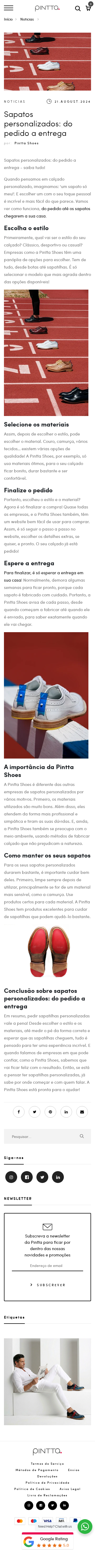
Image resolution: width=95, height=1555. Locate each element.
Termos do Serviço (47, 1463)
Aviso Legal (70, 1489)
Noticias (27, 19)
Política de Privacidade (48, 1482)
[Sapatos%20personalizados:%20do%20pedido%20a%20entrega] (34, 1112)
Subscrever (50, 1284)
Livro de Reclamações (47, 1495)
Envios (74, 1470)
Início (8, 19)
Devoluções (47, 1476)
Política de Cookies (32, 1489)
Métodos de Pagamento (37, 1470)
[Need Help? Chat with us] (85, 1526)
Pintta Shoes (27, 143)
